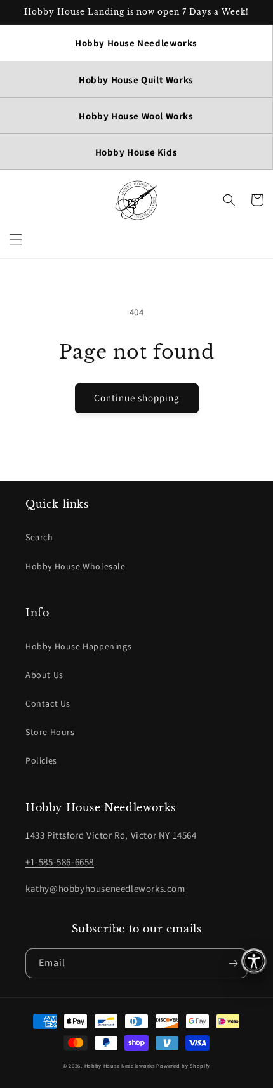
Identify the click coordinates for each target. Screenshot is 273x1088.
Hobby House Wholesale (75, 566)
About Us (44, 674)
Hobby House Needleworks (119, 1065)
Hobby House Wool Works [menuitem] (136, 116)
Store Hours (50, 732)
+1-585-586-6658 (59, 862)
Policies (41, 760)
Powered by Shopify (183, 1065)
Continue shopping (137, 398)
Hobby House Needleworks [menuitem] (136, 43)
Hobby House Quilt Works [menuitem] (136, 80)
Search (39, 537)
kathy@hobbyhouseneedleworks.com (105, 888)
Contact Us (47, 703)
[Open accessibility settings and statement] (254, 961)
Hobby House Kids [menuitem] (136, 152)
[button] (16, 239)
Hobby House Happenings (78, 646)
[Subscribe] (233, 963)
